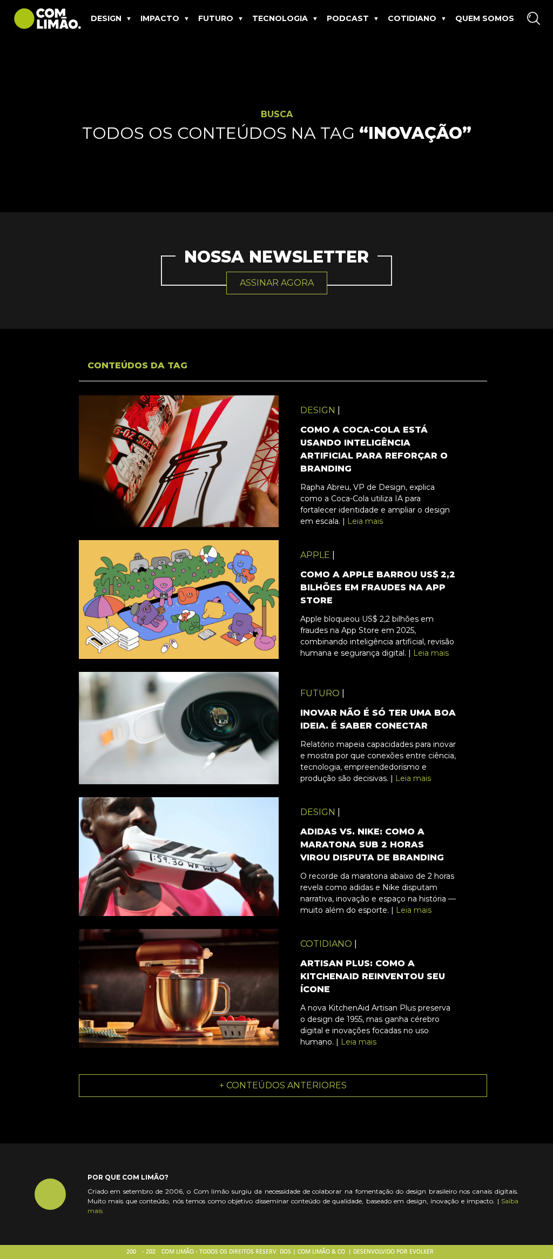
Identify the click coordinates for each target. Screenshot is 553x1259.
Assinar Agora (277, 283)
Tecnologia (280, 18)
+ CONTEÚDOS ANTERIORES (283, 1085)
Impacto (159, 18)
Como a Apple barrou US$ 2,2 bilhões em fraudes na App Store (377, 587)
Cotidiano (412, 18)
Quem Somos (484, 18)
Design (106, 18)
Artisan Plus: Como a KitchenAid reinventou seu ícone (372, 976)
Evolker (421, 1252)
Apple (315, 555)
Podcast (348, 18)
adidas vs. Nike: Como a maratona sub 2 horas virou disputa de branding (372, 844)
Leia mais (365, 521)
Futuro (215, 18)
